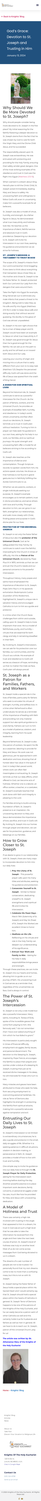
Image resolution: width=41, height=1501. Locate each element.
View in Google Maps (12, 1464)
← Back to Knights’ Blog (12, 16)
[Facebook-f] (19, 1499)
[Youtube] (22, 1499)
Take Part (8, 1431)
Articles (7, 1418)
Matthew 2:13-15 (26, 177)
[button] (37, 5)
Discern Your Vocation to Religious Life (19, 1434)
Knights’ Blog (17, 1390)
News (6, 1421)
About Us (8, 1429)
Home (6, 1390)
